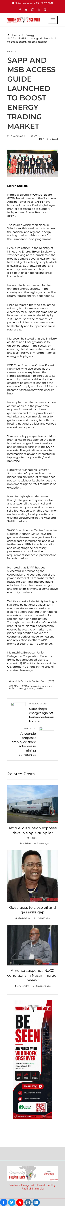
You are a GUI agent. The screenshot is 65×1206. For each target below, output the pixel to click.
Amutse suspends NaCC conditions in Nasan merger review (32, 975)
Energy (12, 52)
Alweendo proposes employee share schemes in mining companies (24, 741)
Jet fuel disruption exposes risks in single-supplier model (32, 833)
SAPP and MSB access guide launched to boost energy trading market (30, 687)
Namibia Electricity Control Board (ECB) (32, 681)
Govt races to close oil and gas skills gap (32, 910)
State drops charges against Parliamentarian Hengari (41, 712)
